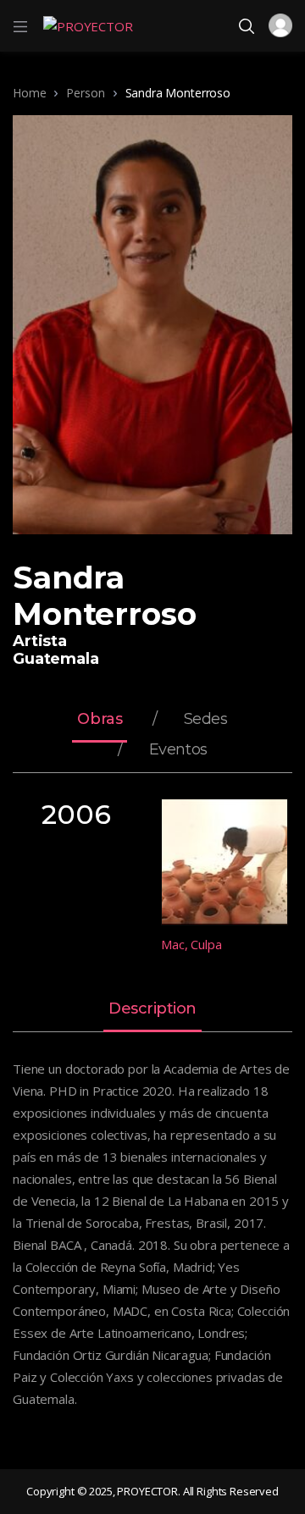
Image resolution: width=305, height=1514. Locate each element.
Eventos (178, 750)
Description (152, 1009)
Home (29, 93)
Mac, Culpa (191, 944)
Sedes (206, 719)
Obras (99, 719)
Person (85, 93)
